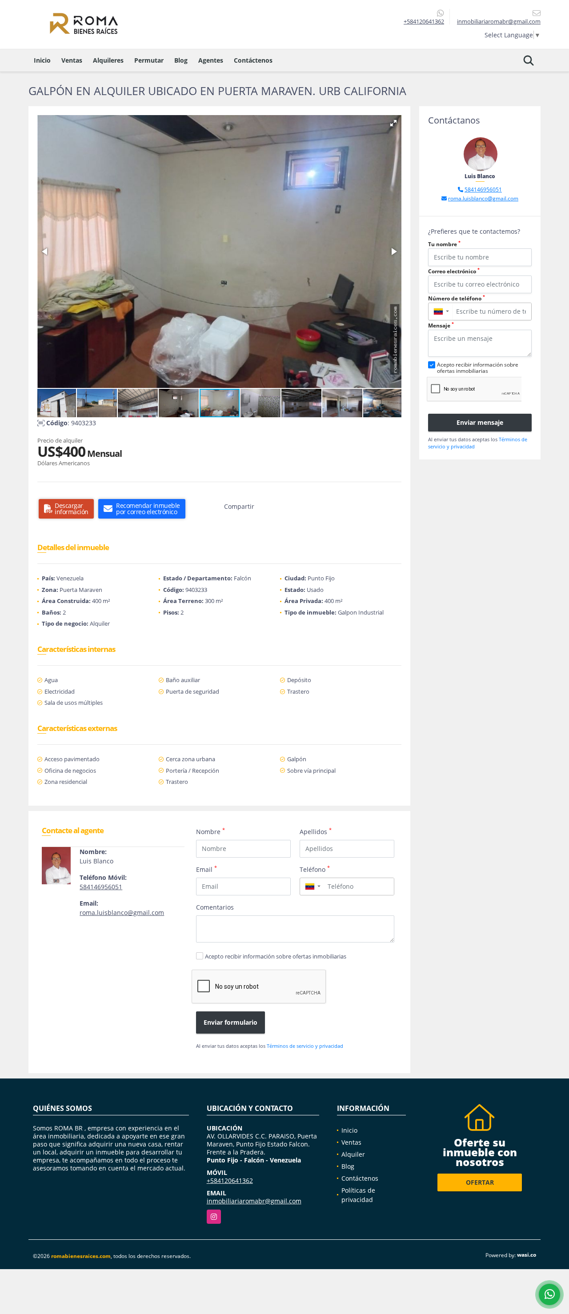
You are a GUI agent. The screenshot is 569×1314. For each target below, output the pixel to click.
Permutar (149, 60)
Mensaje (441, 325)
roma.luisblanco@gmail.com (122, 912)
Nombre (210, 831)
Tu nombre (444, 244)
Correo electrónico (454, 271)
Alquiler (353, 1154)
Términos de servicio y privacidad (305, 1045)
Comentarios (215, 907)
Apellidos (316, 831)
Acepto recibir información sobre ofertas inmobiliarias (275, 956)
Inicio (42, 60)
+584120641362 (424, 21)
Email (206, 869)
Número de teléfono (456, 298)
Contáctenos (253, 60)
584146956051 (101, 887)
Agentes (210, 60)
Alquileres (108, 60)
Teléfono (315, 869)
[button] (393, 123)
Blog (181, 60)
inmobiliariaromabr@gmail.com (254, 1201)
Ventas (71, 60)
